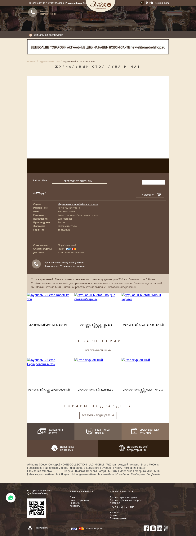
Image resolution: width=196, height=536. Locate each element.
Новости (114, 512)
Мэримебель (106, 474)
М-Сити (113, 471)
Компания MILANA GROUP (45, 471)
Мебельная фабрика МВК (136, 471)
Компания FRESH (135, 467)
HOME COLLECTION (74, 464)
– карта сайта (41, 527)
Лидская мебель (85, 471)
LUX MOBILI (96, 464)
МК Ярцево (63, 474)
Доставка (115, 502)
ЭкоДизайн (153, 474)
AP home (32, 464)
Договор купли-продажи (123, 497)
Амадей (123, 464)
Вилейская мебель (56, 467)
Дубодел (107, 467)
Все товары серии (96, 350)
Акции (113, 515)
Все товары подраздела (96, 415)
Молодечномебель (84, 474)
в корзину (148, 195)
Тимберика (138, 474)
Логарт (102, 471)
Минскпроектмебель (41, 474)
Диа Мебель (77, 467)
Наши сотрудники (79, 500)
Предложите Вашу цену (78, 181)
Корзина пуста (162, 3)
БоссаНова (35, 467)
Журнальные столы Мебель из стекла (78, 204)
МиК (157, 471)
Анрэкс (134, 464)
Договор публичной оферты (125, 500)
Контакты (75, 505)
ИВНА (118, 467)
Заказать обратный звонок (48, 12)
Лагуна (68, 471)
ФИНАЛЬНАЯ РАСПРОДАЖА (48, 35)
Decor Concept (49, 464)
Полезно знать (118, 518)
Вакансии (75, 502)
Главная (31, 61)
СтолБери (122, 474)
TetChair (111, 464)
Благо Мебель (150, 464)
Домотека (93, 467)
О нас (73, 497)
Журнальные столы (49, 61)
